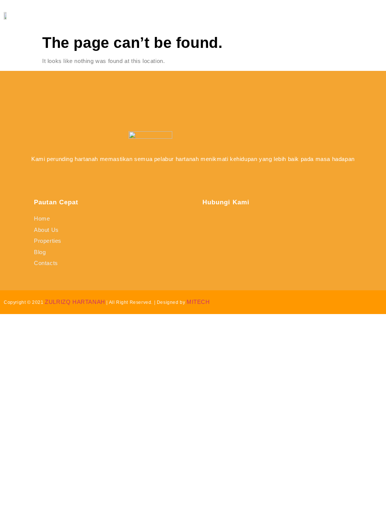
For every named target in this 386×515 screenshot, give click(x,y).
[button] (361, 15)
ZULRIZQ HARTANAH (75, 302)
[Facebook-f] (166, 176)
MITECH (198, 302)
